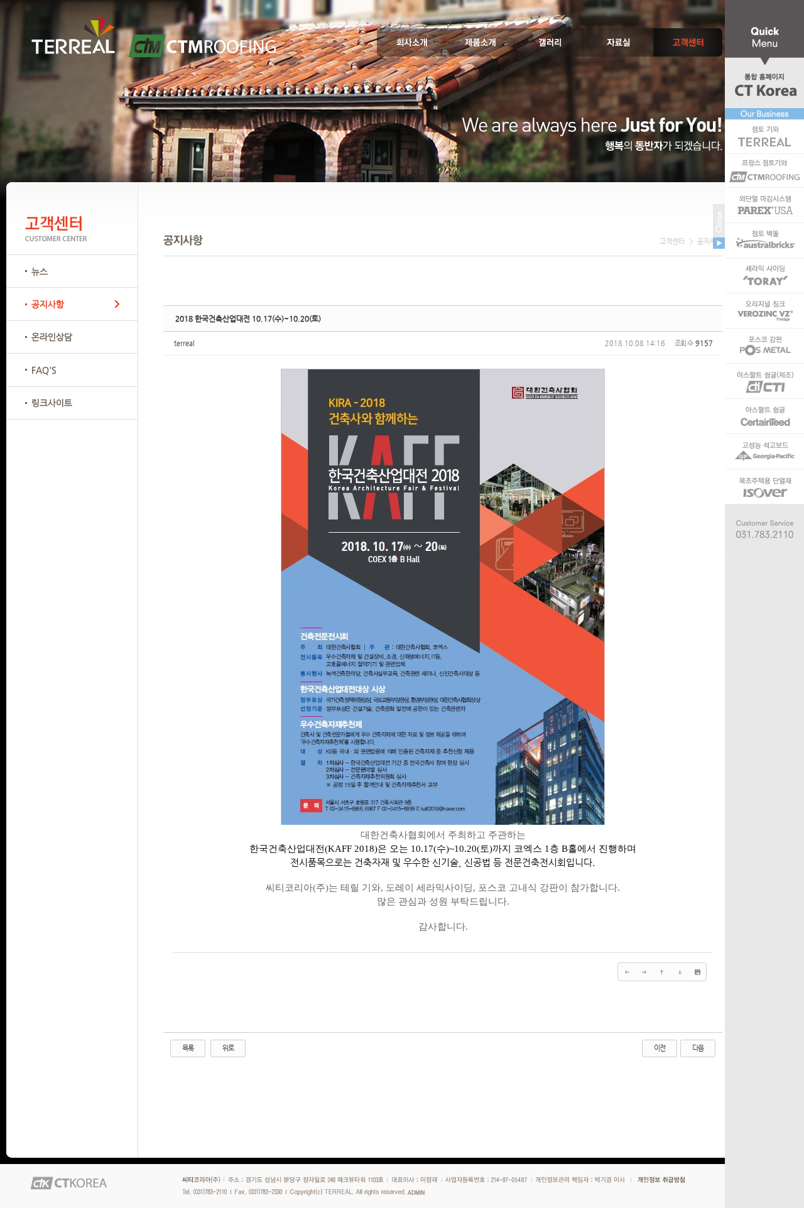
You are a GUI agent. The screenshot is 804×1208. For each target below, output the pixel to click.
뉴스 (39, 271)
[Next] (644, 972)
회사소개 (411, 42)
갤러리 (549, 42)
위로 (228, 1048)
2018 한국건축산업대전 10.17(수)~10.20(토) (248, 318)
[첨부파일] (697, 972)
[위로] (662, 972)
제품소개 (480, 42)
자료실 (618, 42)
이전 (659, 1048)
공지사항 (47, 304)
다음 (698, 1048)
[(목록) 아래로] (679, 972)
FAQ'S (44, 370)
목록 (187, 1048)
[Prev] (627, 972)
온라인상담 (51, 337)
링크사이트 (51, 403)
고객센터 (687, 42)
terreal (184, 343)
